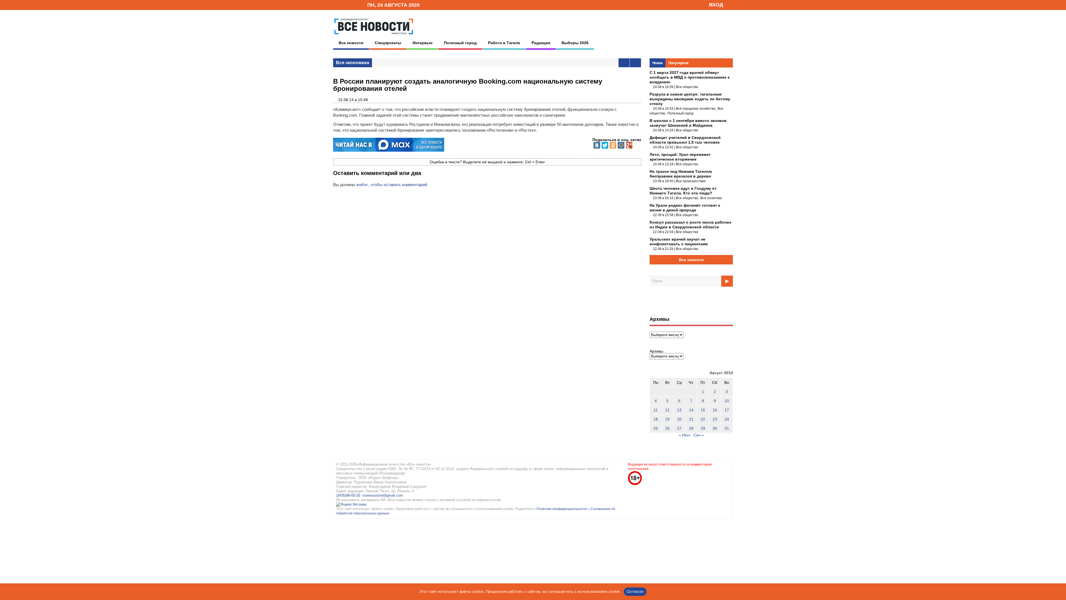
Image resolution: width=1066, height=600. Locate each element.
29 (703, 428)
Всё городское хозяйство (695, 109)
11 (655, 410)
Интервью (423, 43)
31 (727, 428)
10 (727, 401)
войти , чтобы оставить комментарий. (392, 184)
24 (727, 419)
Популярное (678, 63)
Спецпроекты (388, 43)
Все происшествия (691, 181)
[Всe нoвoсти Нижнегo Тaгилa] (373, 36)
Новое (657, 63)
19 (667, 419)
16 (715, 410)
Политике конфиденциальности (562, 509)
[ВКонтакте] (597, 145)
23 (715, 419)
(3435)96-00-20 (348, 495)
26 (667, 428)
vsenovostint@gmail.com (382, 495)
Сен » (698, 435)
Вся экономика (352, 62)
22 (703, 419)
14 (691, 410)
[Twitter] (605, 145)
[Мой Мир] (621, 145)
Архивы (656, 351)
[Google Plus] (629, 145)
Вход (716, 5)
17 (727, 410)
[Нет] (1059, 591)
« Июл (684, 435)
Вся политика (711, 198)
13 (679, 410)
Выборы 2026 (575, 43)
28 (691, 428)
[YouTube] (353, 4)
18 (655, 419)
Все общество (687, 87)
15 (703, 410)
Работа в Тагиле (504, 43)
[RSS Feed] (345, 4)
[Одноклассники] (613, 145)
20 (679, 419)
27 (679, 428)
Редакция (541, 43)
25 (655, 428)
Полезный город (460, 43)
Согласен (635, 591)
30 (715, 428)
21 (691, 419)
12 (667, 410)
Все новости (351, 43)
